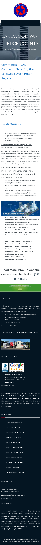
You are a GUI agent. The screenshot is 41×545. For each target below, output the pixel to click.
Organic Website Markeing (30, 541)
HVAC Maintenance (14, 452)
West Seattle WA (32, 403)
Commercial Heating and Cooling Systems (20, 511)
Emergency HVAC (13, 438)
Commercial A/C (13, 428)
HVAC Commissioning (15, 447)
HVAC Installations (26, 513)
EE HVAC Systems (13, 443)
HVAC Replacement (14, 457)
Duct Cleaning (7, 521)
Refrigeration (12, 467)
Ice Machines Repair (14, 462)
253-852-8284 (8, 498)
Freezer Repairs (14, 519)
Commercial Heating (15, 433)
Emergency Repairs (9, 513)
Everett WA (27, 401)
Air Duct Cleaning (14, 423)
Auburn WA (17, 396)
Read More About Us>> (10, 326)
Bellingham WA (16, 401)
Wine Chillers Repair (15, 472)
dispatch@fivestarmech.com (14, 495)
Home (9, 49)
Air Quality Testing (8, 529)
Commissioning (33, 526)
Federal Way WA (17, 393)
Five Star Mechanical (16, 539)
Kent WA (8, 396)
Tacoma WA (28, 393)
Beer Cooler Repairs (31, 519)
